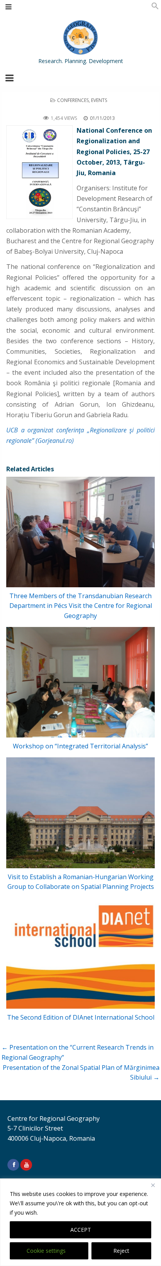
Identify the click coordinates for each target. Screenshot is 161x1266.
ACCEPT (80, 1229)
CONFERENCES (73, 100)
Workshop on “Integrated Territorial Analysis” (80, 746)
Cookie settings (46, 1250)
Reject (121, 1250)
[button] (155, 7)
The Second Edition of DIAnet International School (80, 1017)
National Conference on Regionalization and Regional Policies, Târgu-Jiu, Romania (80, 109)
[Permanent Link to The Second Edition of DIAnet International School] (80, 953)
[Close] (152, 1185)
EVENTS (99, 100)
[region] (80, 1222)
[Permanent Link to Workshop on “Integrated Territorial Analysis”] (80, 682)
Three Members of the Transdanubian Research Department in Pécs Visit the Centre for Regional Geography (80, 606)
